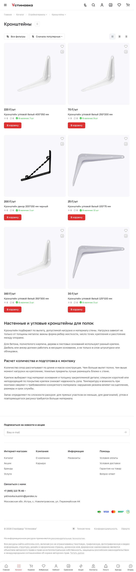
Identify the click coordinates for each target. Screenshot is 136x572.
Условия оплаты (109, 457)
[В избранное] (62, 46)
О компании (43, 457)
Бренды (8, 468)
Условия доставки (110, 463)
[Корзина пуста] (128, 5)
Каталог (8, 457)
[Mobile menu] (5, 5)
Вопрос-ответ (107, 473)
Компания (42, 451)
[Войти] (102, 5)
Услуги (8, 473)
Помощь (105, 451)
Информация (76, 451)
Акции (7, 463)
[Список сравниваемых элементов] (110, 5)
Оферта (125, 528)
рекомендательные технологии (68, 538)
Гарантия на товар (110, 468)
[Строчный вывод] (119, 37)
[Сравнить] (62, 51)
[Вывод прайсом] (126, 37)
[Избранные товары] (119, 5)
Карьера (41, 463)
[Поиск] (93, 5)
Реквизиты (74, 457)
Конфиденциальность (105, 528)
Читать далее (77, 553)
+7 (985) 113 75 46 (14, 490)
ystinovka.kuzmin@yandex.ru (20, 496)
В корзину (13, 125)
